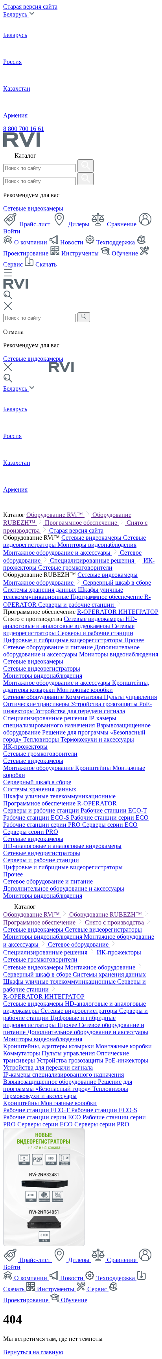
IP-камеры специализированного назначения (59, 722)
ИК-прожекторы (25, 746)
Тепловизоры (42, 739)
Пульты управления (130, 696)
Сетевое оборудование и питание (48, 647)
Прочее (134, 640)
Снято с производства (115, 922)
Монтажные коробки (85, 689)
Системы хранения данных (40, 589)
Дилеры (78, 224)
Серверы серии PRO (30, 831)
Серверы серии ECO (110, 824)
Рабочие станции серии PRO (42, 824)
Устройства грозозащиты (105, 704)
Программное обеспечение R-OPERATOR (60, 803)
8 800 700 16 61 (23, 128)
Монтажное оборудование (39, 582)
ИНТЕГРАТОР (138, 611)
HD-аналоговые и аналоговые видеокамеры (70, 622)
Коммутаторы (84, 696)
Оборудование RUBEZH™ (106, 914)
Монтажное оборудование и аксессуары (57, 552)
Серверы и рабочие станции (77, 604)
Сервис (97, 1289)
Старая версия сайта (30, 6)
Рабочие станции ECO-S (37, 817)
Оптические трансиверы (37, 704)
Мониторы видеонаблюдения (96, 544)
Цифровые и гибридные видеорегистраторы (63, 640)
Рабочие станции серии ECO (110, 817)
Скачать (45, 264)
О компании (31, 242)
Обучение (125, 253)
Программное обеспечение (82, 522)
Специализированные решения (93, 560)
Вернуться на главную (33, 1352)
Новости (72, 242)
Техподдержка (115, 242)
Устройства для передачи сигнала (80, 711)
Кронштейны (93, 767)
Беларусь (16, 14)
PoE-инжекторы (126, 1060)
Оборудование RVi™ (55, 514)
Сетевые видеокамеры (33, 208)
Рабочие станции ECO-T (114, 810)
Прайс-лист (35, 224)
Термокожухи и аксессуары (97, 739)
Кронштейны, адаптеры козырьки (49, 1046)
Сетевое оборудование (34, 696)
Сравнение (121, 224)
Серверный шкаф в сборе (117, 582)
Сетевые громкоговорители (75, 567)
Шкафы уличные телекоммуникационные (63, 593)
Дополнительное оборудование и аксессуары (71, 651)
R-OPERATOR (97, 611)
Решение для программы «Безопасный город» (67, 1085)
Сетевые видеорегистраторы (41, 668)
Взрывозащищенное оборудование (50, 1081)
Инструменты (80, 253)
